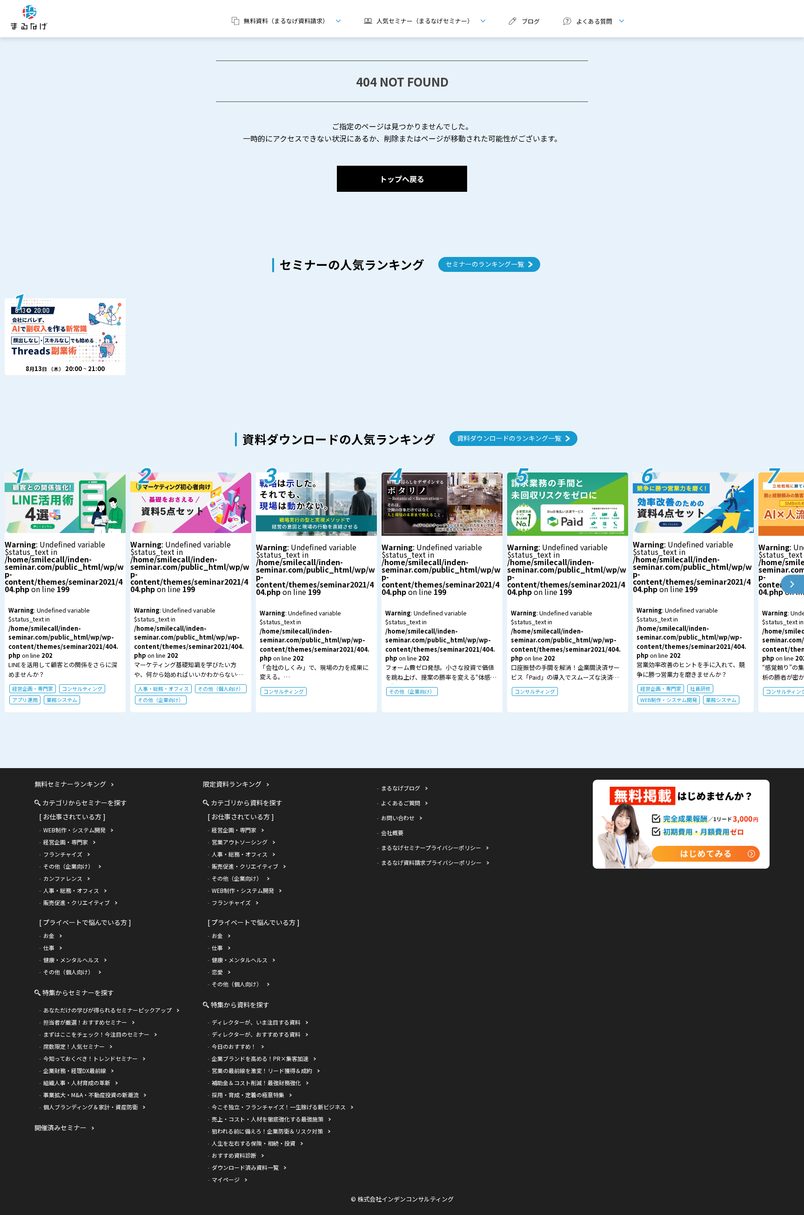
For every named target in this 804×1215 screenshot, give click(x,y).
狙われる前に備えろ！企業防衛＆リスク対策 (267, 1131)
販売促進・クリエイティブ (76, 902)
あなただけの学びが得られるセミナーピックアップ (107, 1010)
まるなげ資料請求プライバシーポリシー (431, 862)
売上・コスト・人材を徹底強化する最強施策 (267, 1119)
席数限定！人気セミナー (74, 1046)
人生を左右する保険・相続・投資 (253, 1143)
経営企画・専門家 (32, 688)
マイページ (226, 1179)
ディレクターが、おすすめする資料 (256, 1034)
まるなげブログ (400, 788)
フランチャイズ (62, 854)
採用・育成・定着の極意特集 (248, 1095)
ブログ (531, 21)
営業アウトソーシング (240, 842)
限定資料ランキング (232, 784)
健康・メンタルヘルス (71, 960)
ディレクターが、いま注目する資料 (256, 1022)
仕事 (48, 948)
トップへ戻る (402, 178)
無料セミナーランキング (70, 784)
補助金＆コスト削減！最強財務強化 (256, 1083)
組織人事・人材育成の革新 (76, 1083)
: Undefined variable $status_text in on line (64, 621)
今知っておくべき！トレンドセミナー (90, 1058)
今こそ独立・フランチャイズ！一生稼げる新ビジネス (279, 1107)
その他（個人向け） (221, 688)
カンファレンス (62, 878)
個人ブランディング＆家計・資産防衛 (90, 1107)
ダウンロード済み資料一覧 (245, 1167)
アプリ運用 (25, 699)
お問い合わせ (398, 818)
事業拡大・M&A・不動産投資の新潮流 (91, 1095)
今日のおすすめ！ (234, 1046)
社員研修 (700, 688)
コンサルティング (82, 688)
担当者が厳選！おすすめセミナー (85, 1022)
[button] (792, 584)
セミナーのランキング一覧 (485, 264)
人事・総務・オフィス (163, 688)
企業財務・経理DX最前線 (74, 1070)
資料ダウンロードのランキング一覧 (509, 438)
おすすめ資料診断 (234, 1155)
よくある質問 (584, 21)
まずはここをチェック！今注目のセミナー (96, 1034)
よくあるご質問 (400, 803)
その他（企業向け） (161, 699)
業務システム (62, 699)
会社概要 (392, 833)
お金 (48, 935)
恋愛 (217, 972)
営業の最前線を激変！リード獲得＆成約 (262, 1070)
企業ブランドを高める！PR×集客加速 (260, 1058)
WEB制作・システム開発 (668, 699)
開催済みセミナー (60, 1127)
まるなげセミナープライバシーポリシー (431, 847)
